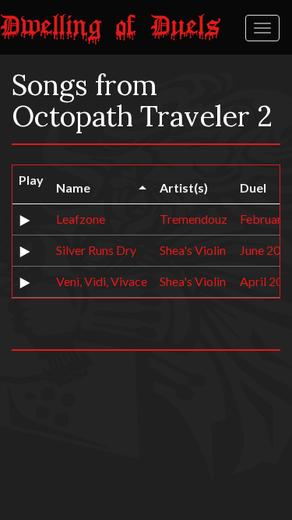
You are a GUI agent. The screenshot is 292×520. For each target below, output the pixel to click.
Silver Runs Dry (96, 249)
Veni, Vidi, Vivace (101, 281)
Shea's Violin (193, 249)
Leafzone (80, 218)
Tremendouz (193, 218)
